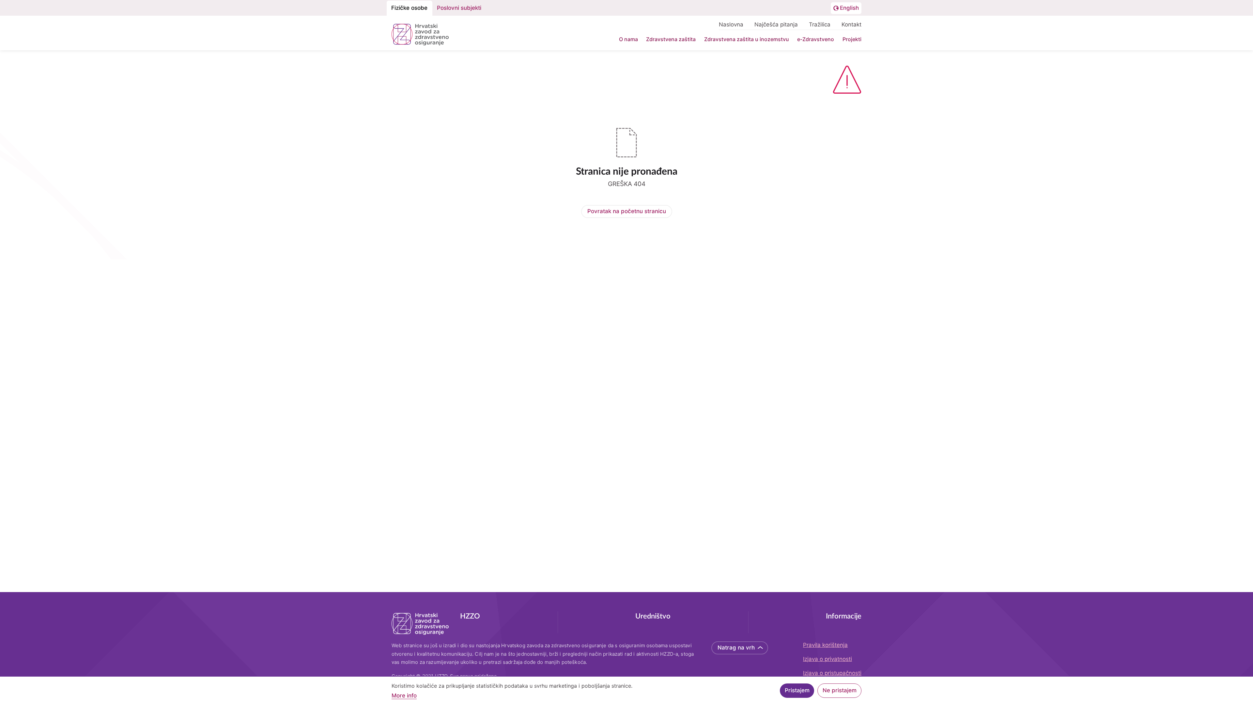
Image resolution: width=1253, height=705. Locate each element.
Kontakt (851, 24)
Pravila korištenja (825, 645)
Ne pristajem (840, 690)
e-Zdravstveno (815, 39)
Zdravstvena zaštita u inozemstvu (746, 39)
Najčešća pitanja (776, 24)
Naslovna (731, 24)
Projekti (852, 39)
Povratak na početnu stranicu (626, 211)
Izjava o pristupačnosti (832, 673)
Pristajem (797, 690)
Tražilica (819, 24)
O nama (628, 39)
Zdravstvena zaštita (671, 39)
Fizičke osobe (409, 8)
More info (404, 696)
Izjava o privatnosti (827, 659)
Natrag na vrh (736, 647)
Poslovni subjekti (459, 8)
